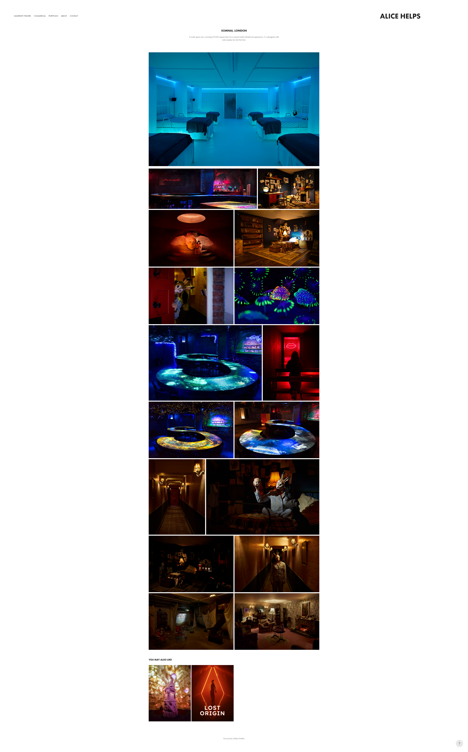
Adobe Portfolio (238, 738)
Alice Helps (400, 15)
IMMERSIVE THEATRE (22, 16)
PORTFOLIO (53, 16)
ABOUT (64, 16)
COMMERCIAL (40, 16)
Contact (74, 16)
